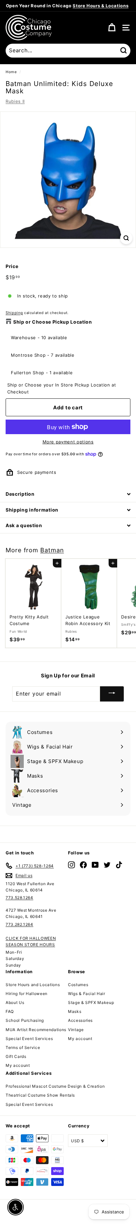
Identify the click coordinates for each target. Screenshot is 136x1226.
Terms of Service (23, 1047)
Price (12, 266)
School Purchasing (25, 1020)
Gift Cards (16, 1056)
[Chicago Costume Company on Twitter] (107, 864)
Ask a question (24, 525)
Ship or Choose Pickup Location (52, 322)
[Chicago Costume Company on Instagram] (71, 864)
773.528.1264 (19, 897)
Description (20, 494)
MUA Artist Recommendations (36, 1029)
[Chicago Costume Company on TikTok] (119, 864)
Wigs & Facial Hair (86, 993)
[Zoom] (126, 238)
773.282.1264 (19, 924)
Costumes (78, 984)
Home (11, 71)
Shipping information (32, 510)
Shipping (14, 312)
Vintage (76, 1029)
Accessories (80, 1020)
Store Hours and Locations (33, 984)
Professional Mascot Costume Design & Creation (55, 1086)
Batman (52, 550)
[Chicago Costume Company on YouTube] (95, 864)
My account (18, 1065)
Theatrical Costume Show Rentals (40, 1095)
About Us (15, 1002)
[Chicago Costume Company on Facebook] (83, 864)
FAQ (10, 1011)
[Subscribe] (112, 693)
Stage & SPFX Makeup (91, 1002)
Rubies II (15, 101)
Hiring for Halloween (27, 993)
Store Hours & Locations (100, 5)
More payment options (68, 441)
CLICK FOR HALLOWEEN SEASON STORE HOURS (31, 941)
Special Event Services (29, 1038)
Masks (74, 1011)
